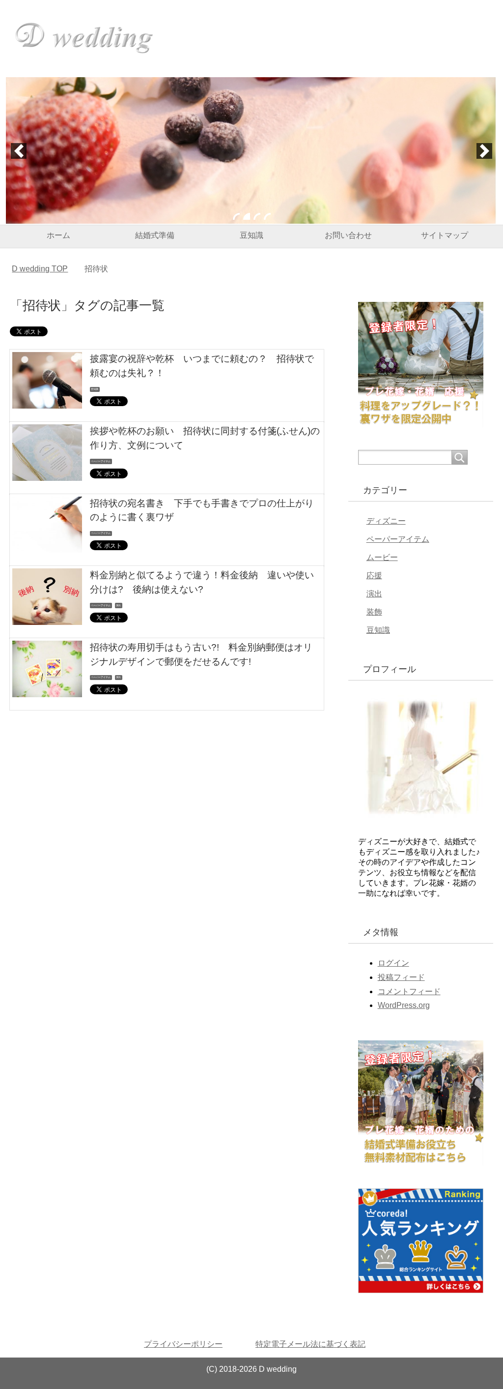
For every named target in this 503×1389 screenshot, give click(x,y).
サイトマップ (444, 235)
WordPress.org (404, 1005)
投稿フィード (401, 977)
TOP (40, 269)
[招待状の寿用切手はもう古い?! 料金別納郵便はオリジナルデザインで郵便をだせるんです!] (47, 689)
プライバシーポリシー (183, 1344)
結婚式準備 (154, 235)
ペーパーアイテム (101, 461)
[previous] (19, 151)
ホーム (58, 235)
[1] (236, 216)
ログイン (393, 963)
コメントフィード (409, 991)
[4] (267, 216)
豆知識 (251, 235)
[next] (484, 151)
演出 (118, 605)
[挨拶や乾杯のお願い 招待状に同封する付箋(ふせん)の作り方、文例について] (47, 473)
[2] (246, 216)
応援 (374, 575)
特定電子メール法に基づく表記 (310, 1344)
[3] (256, 216)
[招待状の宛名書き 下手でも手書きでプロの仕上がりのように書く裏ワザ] (47, 545)
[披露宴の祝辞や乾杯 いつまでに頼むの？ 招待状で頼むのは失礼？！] (47, 401)
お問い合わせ (348, 235)
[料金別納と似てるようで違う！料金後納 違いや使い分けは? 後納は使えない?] (47, 617)
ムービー (382, 557)
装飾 (374, 612)
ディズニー (386, 521)
